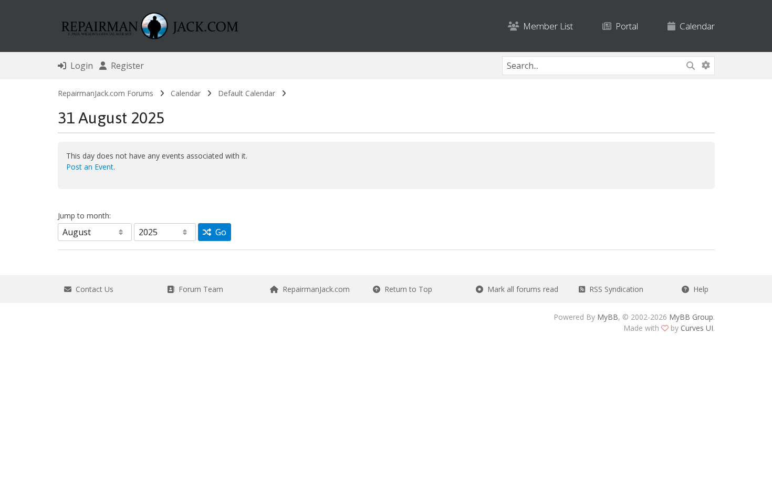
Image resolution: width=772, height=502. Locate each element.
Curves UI (697, 328)
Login (79, 65)
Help (698, 289)
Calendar (695, 26)
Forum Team (198, 289)
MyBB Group (691, 317)
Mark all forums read (520, 289)
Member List (546, 26)
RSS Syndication (614, 289)
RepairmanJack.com (314, 289)
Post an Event (89, 167)
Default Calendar (246, 93)
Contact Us (92, 289)
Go (218, 232)
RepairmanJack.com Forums (105, 93)
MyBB (607, 317)
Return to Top (406, 289)
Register (125, 65)
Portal (624, 26)
